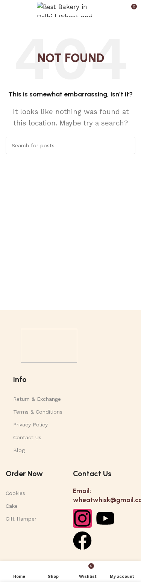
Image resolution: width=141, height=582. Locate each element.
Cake (12, 506)
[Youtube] (105, 518)
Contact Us (27, 437)
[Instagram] (82, 518)
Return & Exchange (37, 399)
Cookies (15, 493)
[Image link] (49, 345)
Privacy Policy (30, 425)
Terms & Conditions (37, 412)
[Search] (126, 145)
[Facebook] (82, 540)
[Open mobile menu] (8, 9)
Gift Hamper (21, 519)
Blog (19, 450)
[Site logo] (71, 8)
